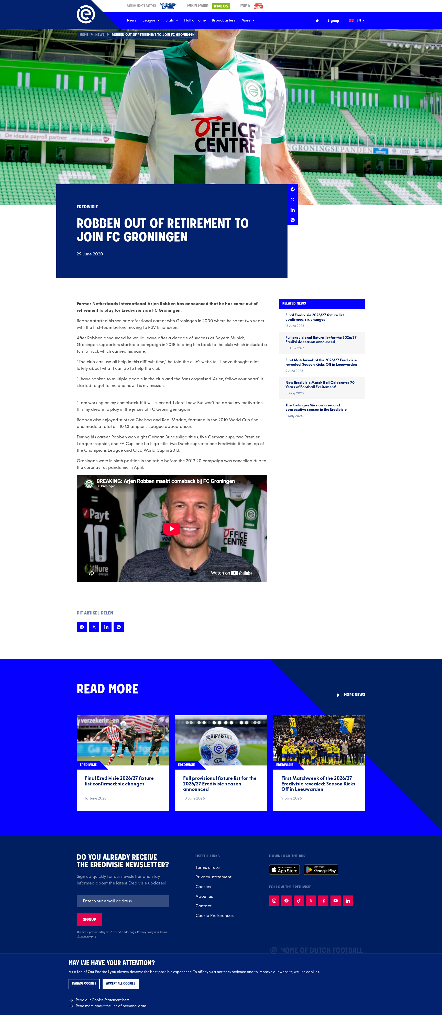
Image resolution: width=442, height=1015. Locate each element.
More (245, 20)
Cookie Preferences (214, 916)
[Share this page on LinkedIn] (293, 210)
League (148, 20)
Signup (89, 920)
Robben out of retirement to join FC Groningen (153, 35)
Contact (203, 906)
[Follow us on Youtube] (335, 900)
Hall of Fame (195, 20)
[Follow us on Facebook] (286, 900)
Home (84, 35)
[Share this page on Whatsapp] (293, 220)
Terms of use (207, 867)
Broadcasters (223, 20)
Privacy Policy (145, 932)
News (131, 20)
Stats (169, 20)
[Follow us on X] (311, 900)
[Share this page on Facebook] (293, 189)
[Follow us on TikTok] (299, 900)
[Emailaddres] (123, 901)
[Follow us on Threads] (323, 900)
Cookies (203, 887)
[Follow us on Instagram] (274, 900)
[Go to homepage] (86, 14)
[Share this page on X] (293, 200)
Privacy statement (213, 877)
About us (204, 896)
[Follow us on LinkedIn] (348, 900)
